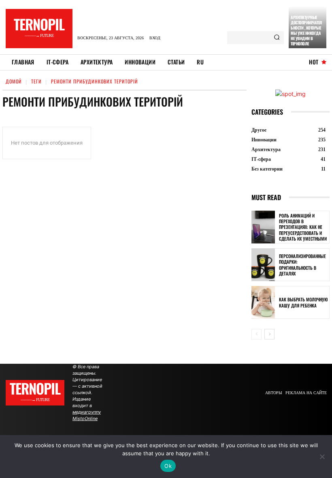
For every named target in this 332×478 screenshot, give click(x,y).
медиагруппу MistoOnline (86, 415)
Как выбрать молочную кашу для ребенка (303, 302)
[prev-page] (256, 334)
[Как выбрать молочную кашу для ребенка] (263, 302)
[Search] (277, 37)
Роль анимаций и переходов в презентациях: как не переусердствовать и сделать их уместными (303, 227)
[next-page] (269, 334)
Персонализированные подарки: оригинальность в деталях (302, 265)
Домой (14, 81)
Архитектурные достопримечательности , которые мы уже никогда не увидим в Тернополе (306, 30)
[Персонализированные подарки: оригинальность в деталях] (263, 264)
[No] (322, 456)
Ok (168, 466)
